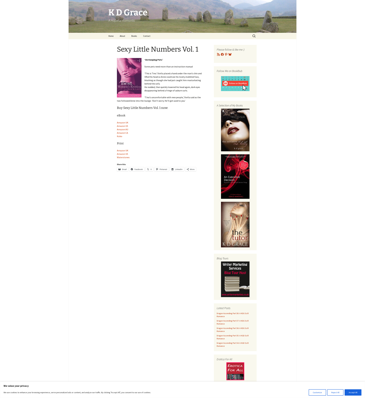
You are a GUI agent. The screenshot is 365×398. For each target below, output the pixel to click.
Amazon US (122, 126)
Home (111, 36)
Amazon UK (122, 122)
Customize (317, 392)
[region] (182, 390)
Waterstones (123, 157)
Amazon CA (122, 132)
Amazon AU (122, 129)
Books (134, 36)
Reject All (335, 392)
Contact (146, 36)
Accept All (353, 392)
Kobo (119, 136)
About (122, 36)
